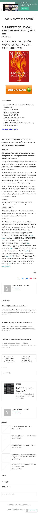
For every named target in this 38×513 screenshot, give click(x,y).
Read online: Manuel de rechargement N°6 (16, 339)
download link (6, 266)
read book (8, 256)
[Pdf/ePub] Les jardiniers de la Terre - (14, 306)
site (28, 243)
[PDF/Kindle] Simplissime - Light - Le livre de (17, 322)
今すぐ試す (24, 8)
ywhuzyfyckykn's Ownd (19, 18)
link (11, 248)
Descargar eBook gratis (10, 129)
